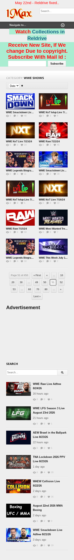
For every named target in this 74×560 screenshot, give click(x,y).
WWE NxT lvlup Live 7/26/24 (55, 112)
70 (37, 289)
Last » (37, 296)
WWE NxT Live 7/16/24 (52, 199)
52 (61, 282)
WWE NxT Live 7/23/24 (19, 141)
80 (46, 289)
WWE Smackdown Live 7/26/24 (24, 112)
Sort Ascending (22, 86)
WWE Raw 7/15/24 (16, 228)
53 (14, 289)
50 (44, 282)
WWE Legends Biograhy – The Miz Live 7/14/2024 (34, 257)
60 (29, 289)
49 (36, 282)
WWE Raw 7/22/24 (49, 141)
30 (21, 282)
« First (37, 275)
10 (61, 275)
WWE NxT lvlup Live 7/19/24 (22, 199)
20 (13, 282)
